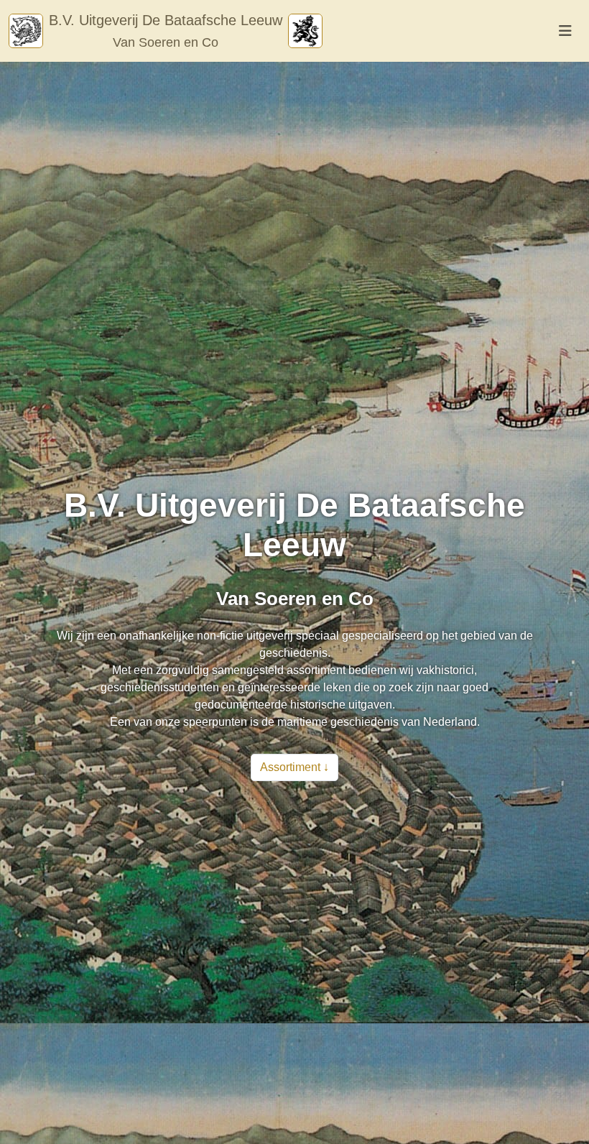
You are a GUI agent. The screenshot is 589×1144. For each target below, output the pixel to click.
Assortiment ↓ (294, 767)
